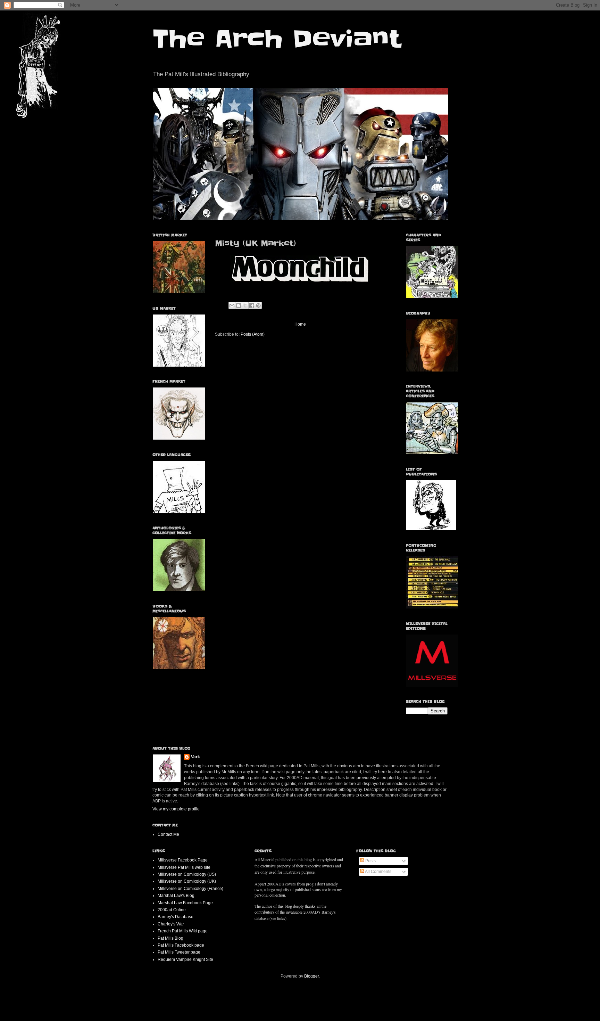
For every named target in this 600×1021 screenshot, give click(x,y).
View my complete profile (176, 809)
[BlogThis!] (238, 305)
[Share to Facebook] (251, 305)
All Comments (377, 871)
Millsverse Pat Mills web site (184, 867)
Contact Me (168, 834)
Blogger (311, 976)
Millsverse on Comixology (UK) (187, 881)
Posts (370, 860)
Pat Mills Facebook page (181, 945)
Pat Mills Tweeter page (179, 952)
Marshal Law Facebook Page (185, 902)
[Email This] (231, 305)
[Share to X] (245, 305)
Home (300, 324)
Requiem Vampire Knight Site (185, 959)
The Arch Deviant (276, 39)
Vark (195, 756)
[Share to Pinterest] (258, 305)
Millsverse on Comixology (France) (190, 888)
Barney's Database (175, 916)
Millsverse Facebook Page (183, 860)
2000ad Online (172, 909)
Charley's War (171, 924)
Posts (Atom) (253, 334)
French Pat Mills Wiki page (183, 931)
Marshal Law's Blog (176, 895)
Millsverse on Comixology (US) (187, 874)
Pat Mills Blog (170, 938)
